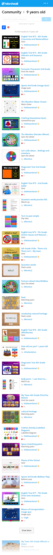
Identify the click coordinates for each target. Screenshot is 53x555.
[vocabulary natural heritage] (11, 319)
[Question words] (11, 270)
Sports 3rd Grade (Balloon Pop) (35, 476)
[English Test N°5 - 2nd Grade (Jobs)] (11, 188)
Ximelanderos (30, 352)
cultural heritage (29, 411)
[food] (11, 302)
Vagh (26, 517)
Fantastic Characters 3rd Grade (35, 69)
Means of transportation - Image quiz (33, 510)
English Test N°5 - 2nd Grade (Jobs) (34, 184)
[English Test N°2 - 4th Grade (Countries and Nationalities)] (11, 41)
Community (11, 12)
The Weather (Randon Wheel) (35, 134)
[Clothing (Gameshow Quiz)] (11, 123)
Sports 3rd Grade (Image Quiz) (35, 85)
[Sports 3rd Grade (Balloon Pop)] (11, 482)
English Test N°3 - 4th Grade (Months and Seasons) (34, 54)
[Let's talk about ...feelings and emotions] (11, 156)
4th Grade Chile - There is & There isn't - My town (34, 249)
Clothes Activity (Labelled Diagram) (33, 429)
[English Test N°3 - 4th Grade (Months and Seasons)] (11, 58)
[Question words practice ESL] (11, 204)
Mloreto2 (28, 159)
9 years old (35, 12)
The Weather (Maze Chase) (33, 101)
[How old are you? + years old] (11, 351)
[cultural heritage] (11, 416)
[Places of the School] (11, 465)
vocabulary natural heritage (34, 313)
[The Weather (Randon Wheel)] (11, 139)
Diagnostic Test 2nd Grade (33, 167)
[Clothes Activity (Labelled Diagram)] (11, 433)
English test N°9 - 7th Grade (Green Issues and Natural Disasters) (34, 233)
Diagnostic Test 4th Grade (33, 362)
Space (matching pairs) (31, 444)
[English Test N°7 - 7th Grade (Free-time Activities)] (11, 498)
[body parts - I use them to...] (11, 384)
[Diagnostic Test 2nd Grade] (11, 172)
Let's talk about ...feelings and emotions (35, 151)
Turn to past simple (30, 216)
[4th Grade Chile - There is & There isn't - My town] (11, 253)
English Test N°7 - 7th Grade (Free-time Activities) (34, 494)
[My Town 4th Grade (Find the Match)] (11, 400)
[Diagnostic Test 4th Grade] (11, 368)
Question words (28, 264)
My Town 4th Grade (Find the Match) (35, 396)
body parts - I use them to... (34, 379)
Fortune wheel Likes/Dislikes (34, 281)
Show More (26, 530)
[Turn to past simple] (11, 221)
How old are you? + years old (34, 346)
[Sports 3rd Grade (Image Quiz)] (11, 90)
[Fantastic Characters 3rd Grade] (11, 74)
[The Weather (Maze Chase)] (11, 107)
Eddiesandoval (30, 45)
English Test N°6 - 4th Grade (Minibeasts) (34, 331)
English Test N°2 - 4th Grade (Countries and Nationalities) (34, 37)
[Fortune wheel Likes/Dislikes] (11, 286)
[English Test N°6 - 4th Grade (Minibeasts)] (11, 335)
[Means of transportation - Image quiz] (11, 514)
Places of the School (30, 460)
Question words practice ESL (34, 199)
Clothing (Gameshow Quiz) (33, 118)
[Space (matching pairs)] (11, 449)
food (23, 297)
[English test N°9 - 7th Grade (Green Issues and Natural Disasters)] (11, 237)
